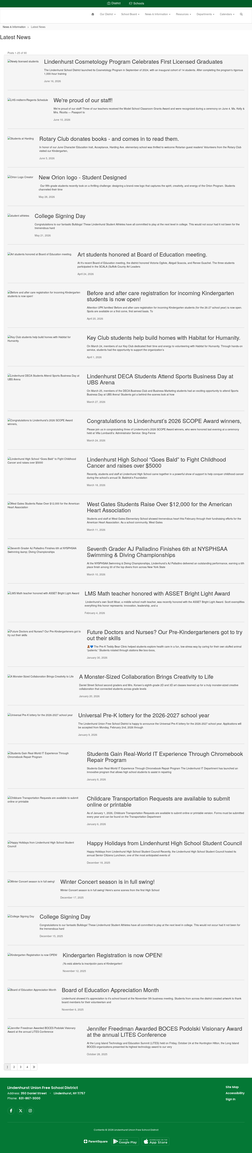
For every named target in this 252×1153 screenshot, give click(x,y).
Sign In (230, 1099)
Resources (182, 14)
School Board (129, 14)
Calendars (226, 14)
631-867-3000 (29, 1098)
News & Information (157, 14)
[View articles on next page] (34, 1067)
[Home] (93, 14)
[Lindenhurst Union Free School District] (5, 9)
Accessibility (235, 1093)
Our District (107, 14)
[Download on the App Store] (155, 1141)
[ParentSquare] (95, 1141)
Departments (205, 14)
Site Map (232, 1087)
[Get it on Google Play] (125, 1141)
